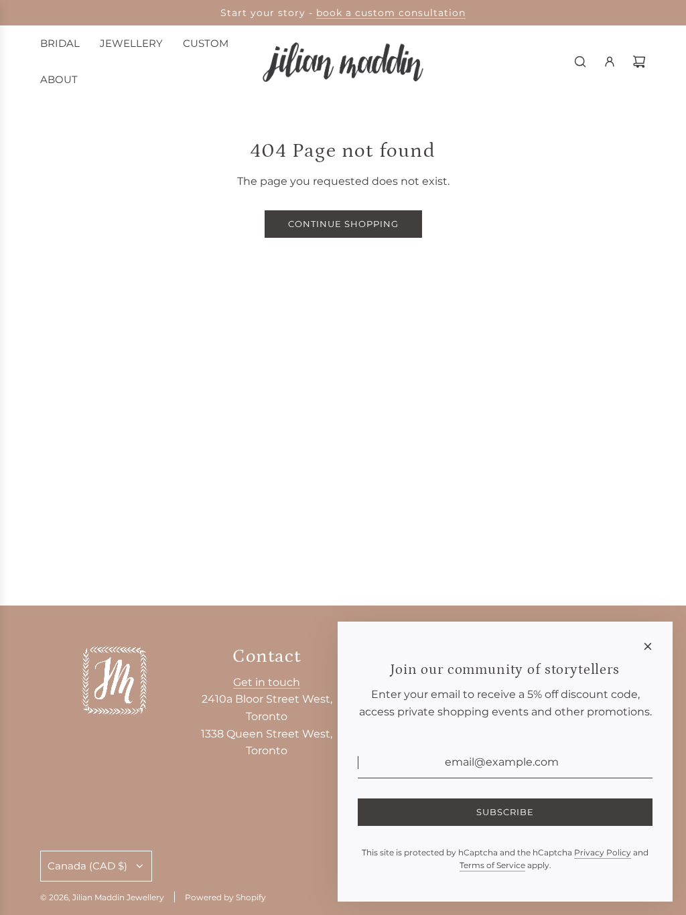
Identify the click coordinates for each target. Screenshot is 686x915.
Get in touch (266, 682)
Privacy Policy (602, 852)
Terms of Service (492, 865)
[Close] (648, 646)
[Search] (580, 61)
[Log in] (609, 61)
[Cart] (639, 61)
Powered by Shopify (225, 897)
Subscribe (505, 811)
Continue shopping (343, 223)
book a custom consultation (391, 13)
